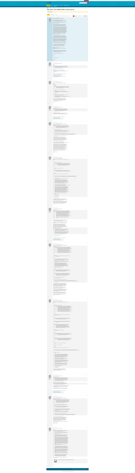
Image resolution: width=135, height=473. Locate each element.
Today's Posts (55, 6)
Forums (48, 5)
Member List (48, 6)
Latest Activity (52, 14)
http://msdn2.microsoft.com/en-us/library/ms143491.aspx (61, 183)
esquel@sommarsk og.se (63, 116)
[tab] (48, 14)
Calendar (52, 6)
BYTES (51, 5)
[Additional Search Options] (86, 3)
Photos (56, 14)
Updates (61, 5)
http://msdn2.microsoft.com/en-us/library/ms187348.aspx (62, 94)
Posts (48, 14)
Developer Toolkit (66, 5)
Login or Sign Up (86, 0)
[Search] (88, 3)
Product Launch (56, 5)
